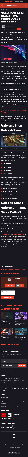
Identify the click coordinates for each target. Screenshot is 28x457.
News (7, 9)
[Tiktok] (19, 453)
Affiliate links (5, 397)
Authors (16, 406)
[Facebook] (12, 453)
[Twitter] (9, 453)
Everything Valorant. (19, 1)
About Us (3, 406)
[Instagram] (15, 453)
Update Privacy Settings (15, 447)
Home (2, 9)
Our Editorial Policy (19, 401)
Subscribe (22, 365)
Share (10, 285)
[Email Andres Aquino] (22, 285)
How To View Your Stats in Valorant (14, 270)
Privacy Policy (18, 397)
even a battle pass (19, 86)
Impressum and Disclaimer (19, 444)
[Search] (26, 5)
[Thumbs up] (18, 285)
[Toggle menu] (2, 5)
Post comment (7, 297)
